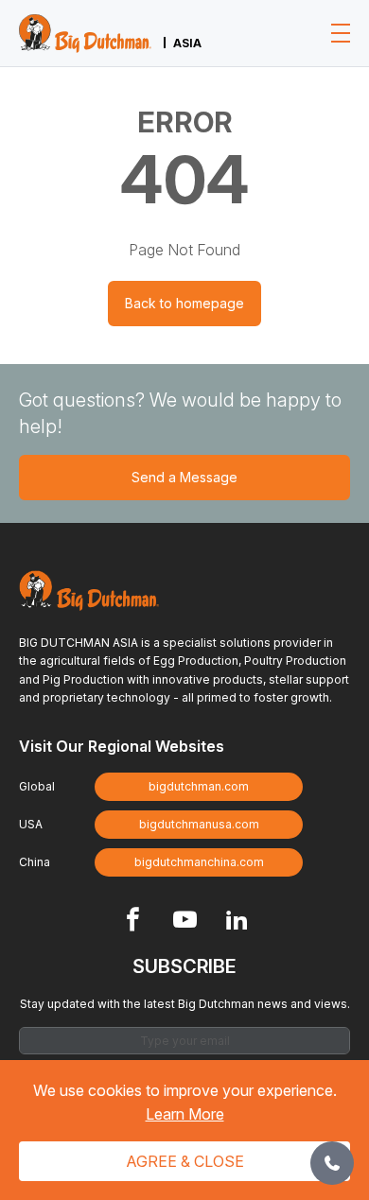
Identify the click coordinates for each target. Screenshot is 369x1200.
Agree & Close (185, 1161)
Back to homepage (184, 303)
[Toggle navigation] (340, 33)
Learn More (185, 1113)
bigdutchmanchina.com (199, 862)
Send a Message (184, 477)
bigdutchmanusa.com (199, 824)
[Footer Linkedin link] (237, 921)
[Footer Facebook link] (133, 921)
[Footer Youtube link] (185, 921)
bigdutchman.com (199, 786)
